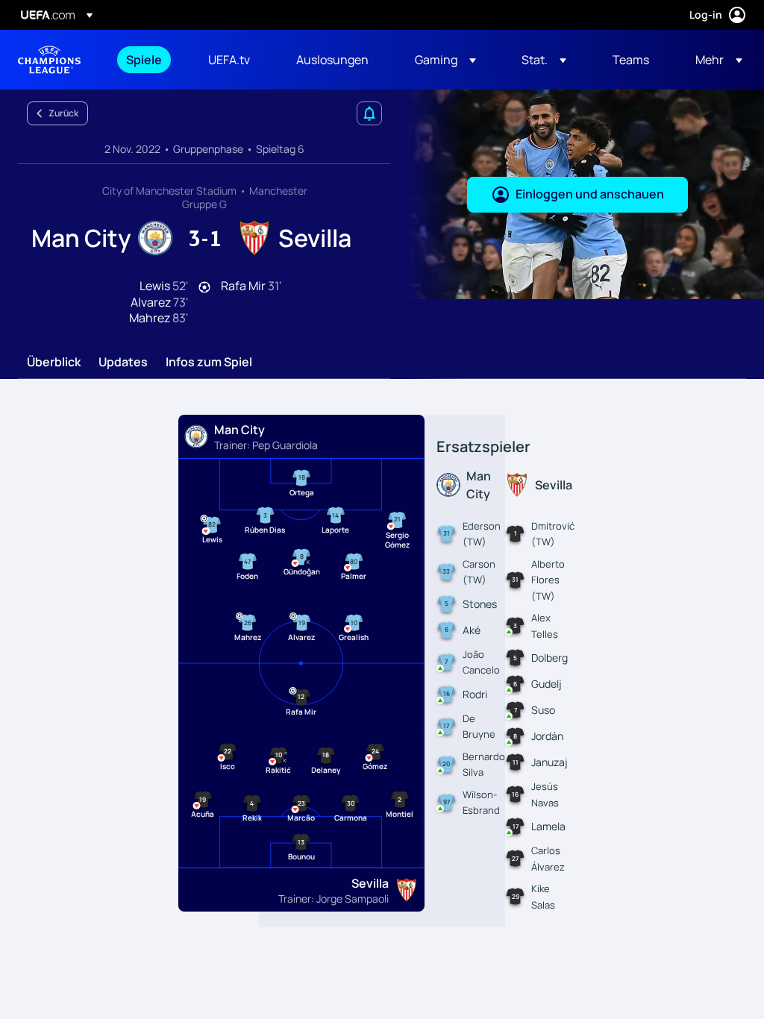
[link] (144, 60)
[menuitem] (148, 60)
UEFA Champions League (49, 60)
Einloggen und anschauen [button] (590, 194)
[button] (445, 60)
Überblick (54, 362)
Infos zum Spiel (209, 362)
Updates (123, 362)
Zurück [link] (63, 113)
